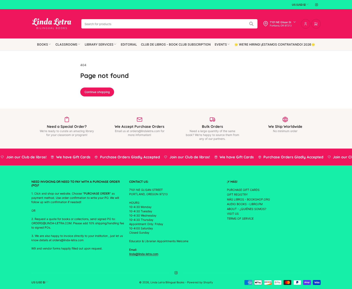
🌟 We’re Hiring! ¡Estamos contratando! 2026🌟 (274, 44)
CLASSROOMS (66, 44)
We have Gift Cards (71, 157)
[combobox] (169, 23)
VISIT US (233, 213)
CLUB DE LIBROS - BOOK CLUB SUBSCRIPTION (176, 44)
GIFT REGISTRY (237, 194)
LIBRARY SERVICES (99, 44)
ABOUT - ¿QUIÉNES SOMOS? (246, 209)
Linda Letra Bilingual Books (167, 282)
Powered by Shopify (200, 282)
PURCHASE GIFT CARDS (243, 190)
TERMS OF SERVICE (240, 218)
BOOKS (42, 44)
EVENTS (221, 44)
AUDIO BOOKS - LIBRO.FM (245, 204)
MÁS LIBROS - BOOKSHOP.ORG (248, 199)
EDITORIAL (129, 44)
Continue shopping (97, 92)
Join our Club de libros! (24, 157)
